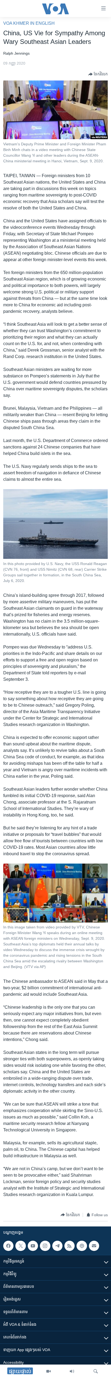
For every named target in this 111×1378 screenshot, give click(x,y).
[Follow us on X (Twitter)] (20, 1246)
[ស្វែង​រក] (96, 1371)
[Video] (48, 1371)
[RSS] (69, 1246)
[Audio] (72, 1371)
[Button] (98, 74)
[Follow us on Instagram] (45, 1246)
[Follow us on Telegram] (57, 1246)
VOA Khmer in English (29, 23)
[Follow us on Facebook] (8, 1246)
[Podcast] (82, 1246)
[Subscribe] (94, 1246)
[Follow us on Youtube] (33, 1246)
